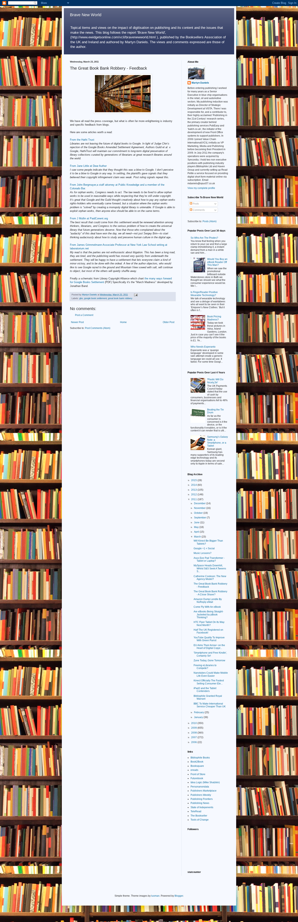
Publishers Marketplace (204, 790)
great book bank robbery (120, 298)
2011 (194, 499)
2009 (194, 727)
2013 (194, 489)
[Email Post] (135, 294)
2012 (194, 494)
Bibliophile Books (200, 757)
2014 (194, 485)
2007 (194, 737)
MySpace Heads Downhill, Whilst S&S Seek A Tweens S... (210, 568)
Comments (198, 210)
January (199, 717)
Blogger (179, 895)
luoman (155, 895)
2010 (194, 723)
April (197, 531)
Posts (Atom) (210, 221)
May (196, 527)
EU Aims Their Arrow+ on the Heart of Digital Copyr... (209, 646)
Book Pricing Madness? (214, 318)
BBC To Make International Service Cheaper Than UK (210, 705)
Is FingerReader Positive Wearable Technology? (204, 293)
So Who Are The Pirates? (204, 237)
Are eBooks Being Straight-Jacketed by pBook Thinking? (208, 614)
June (197, 522)
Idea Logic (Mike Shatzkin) (205, 782)
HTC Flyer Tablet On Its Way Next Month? (209, 623)
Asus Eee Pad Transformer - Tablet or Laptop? (209, 559)
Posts (195, 203)
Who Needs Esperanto (203, 346)
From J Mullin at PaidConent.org (89, 218)
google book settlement (95, 298)
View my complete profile (201, 188)
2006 (194, 742)
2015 (194, 480)
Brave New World (85, 15)
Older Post (168, 322)
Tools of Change (200, 819)
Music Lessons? (202, 553)
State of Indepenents (202, 807)
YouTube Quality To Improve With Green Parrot (209, 639)
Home (123, 322)
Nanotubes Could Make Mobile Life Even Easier (211, 674)
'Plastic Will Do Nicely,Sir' (215, 381)
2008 (194, 732)
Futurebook (197, 778)
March (198, 536)
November (200, 508)
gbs (81, 298)
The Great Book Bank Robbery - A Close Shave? (210, 593)
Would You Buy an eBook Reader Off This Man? (217, 262)
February (199, 712)
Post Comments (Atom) (97, 328)
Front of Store (198, 774)
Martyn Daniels (200, 82)
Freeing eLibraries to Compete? (205, 667)
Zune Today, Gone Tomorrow (209, 660)
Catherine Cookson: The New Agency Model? (210, 578)
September (200, 517)
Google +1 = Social (204, 548)
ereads (194, 770)
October (198, 513)
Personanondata (200, 786)
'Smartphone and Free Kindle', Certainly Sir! (210, 654)
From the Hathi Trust (82, 139)
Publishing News (200, 803)
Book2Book (197, 761)
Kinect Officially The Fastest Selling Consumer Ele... (209, 682)
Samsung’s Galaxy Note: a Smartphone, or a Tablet (217, 441)
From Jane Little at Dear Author (88, 165)
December (200, 503)
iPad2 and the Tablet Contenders (205, 690)
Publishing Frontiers (202, 799)
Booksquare (197, 766)
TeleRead (196, 811)
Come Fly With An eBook (207, 606)
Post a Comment (84, 315)
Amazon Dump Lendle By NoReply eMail (208, 600)
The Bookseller (199, 815)
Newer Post (77, 322)
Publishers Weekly (201, 795)
